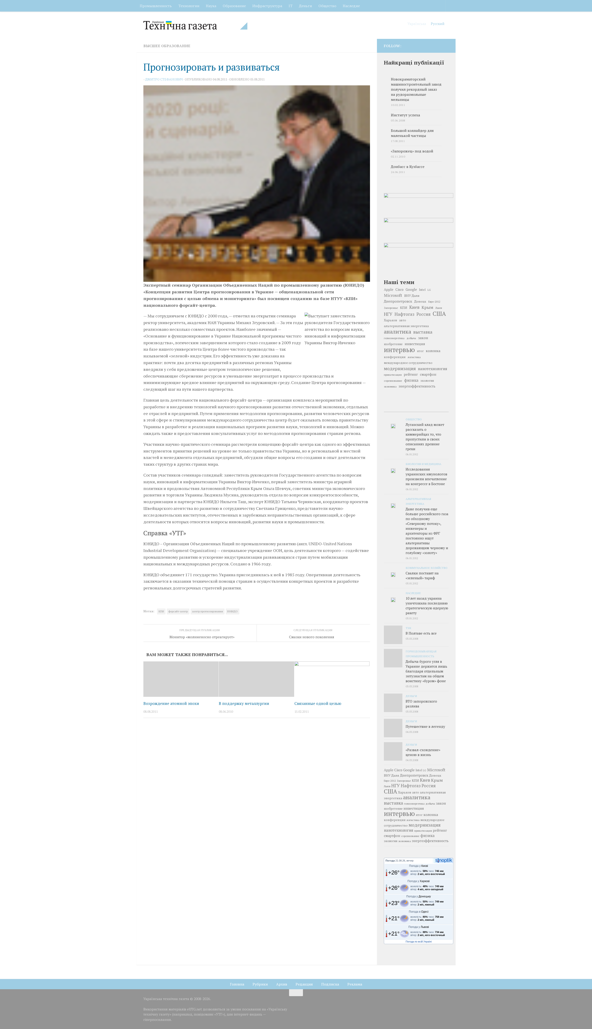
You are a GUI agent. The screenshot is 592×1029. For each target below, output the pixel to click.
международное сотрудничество (408, 363)
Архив (281, 984)
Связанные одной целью (317, 703)
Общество (327, 5)
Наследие (351, 5)
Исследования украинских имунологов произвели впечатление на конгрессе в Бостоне (426, 476)
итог (420, 351)
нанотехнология (432, 368)
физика (411, 380)
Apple (388, 289)
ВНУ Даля (411, 295)
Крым (427, 307)
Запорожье (391, 308)
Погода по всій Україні (419, 941)
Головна (237, 984)
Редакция (304, 984)
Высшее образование (166, 45)
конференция (395, 357)
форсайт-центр (178, 611)
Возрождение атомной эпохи (171, 703)
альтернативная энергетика (406, 326)
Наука (211, 5)
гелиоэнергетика (394, 338)
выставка (422, 332)
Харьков (390, 320)
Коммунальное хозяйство (426, 568)
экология (427, 380)
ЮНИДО (232, 611)
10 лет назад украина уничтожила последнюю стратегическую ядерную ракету (427, 605)
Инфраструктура (267, 5)
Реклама (354, 984)
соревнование (393, 380)
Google (411, 289)
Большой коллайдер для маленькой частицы (412, 133)
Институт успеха (405, 115)
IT (291, 5)
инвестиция (415, 343)
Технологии (188, 5)
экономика (390, 386)
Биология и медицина (423, 464)
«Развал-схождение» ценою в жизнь (423, 752)
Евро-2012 (434, 301)
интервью (399, 349)
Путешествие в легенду (425, 726)
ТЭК (408, 628)
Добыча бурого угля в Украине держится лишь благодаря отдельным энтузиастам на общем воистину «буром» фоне (426, 671)
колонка (433, 350)
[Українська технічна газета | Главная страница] (195, 25)
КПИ (161, 611)
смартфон (428, 374)
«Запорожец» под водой (412, 151)
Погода (390, 860)
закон (423, 337)
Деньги (305, 5)
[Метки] (438, 407)
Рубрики (260, 984)
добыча (411, 338)
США (439, 313)
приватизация (393, 374)
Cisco (399, 289)
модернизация (400, 368)
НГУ (388, 314)
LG (429, 289)
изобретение (393, 344)
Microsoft (393, 295)
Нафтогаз (404, 314)
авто (402, 320)
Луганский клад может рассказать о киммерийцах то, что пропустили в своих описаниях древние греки (425, 436)
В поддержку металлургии (244, 703)
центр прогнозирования (207, 611)
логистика (414, 357)
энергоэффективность (417, 386)
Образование (234, 5)
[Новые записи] (394, 407)
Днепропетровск (398, 301)
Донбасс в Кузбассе (407, 166)
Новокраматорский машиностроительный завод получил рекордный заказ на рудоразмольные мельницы (416, 89)
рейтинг (411, 374)
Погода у (418, 866)
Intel (422, 290)
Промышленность (156, 5)
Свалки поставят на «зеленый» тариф (422, 575)
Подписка (330, 984)
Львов (438, 308)
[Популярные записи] (416, 407)
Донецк (420, 301)
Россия (423, 314)
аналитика (397, 331)
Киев (414, 307)
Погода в (419, 911)
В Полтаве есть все (421, 633)
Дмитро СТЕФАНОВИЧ (164, 79)
